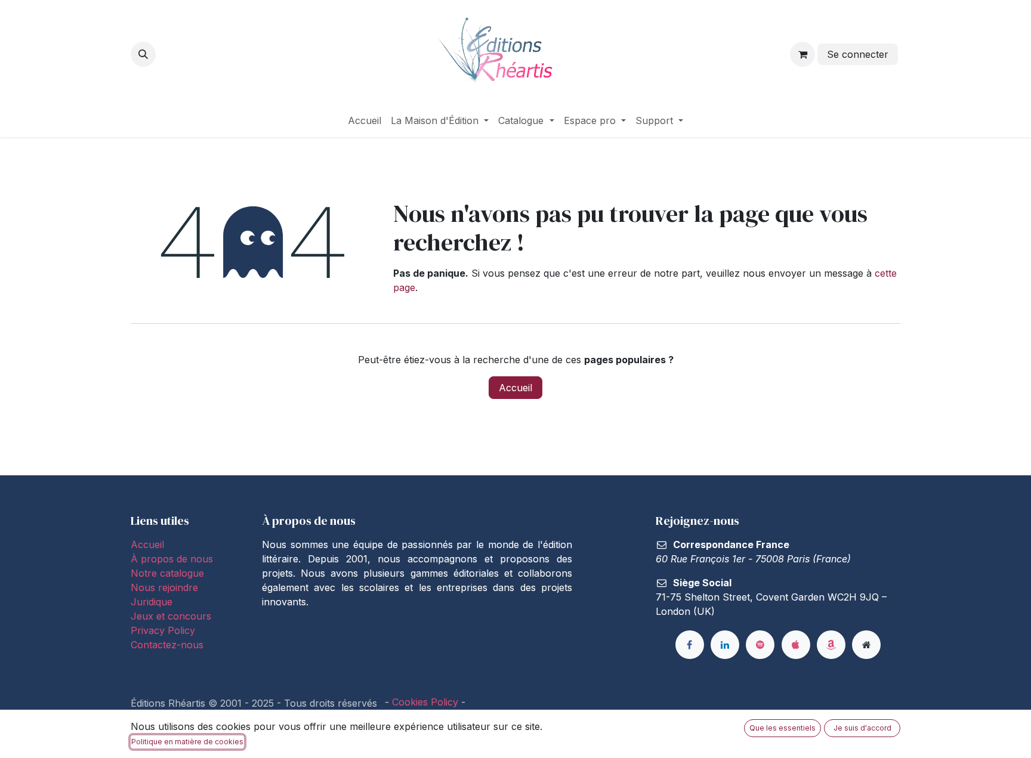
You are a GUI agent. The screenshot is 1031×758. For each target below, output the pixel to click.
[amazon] (831, 644)
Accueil (515, 388)
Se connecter (857, 54)
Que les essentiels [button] (782, 727)
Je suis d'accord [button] (862, 727)
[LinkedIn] (725, 644)
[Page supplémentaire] (866, 644)
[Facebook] (689, 644)
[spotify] (760, 644)
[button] (143, 54)
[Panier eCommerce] (802, 54)
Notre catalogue (167, 573)
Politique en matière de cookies (187, 741)
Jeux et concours (172, 616)
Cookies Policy (425, 702)
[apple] (796, 644)
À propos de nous (172, 559)
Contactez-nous (167, 645)
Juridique (151, 602)
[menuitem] (364, 120)
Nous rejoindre (164, 587)
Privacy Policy (163, 630)
